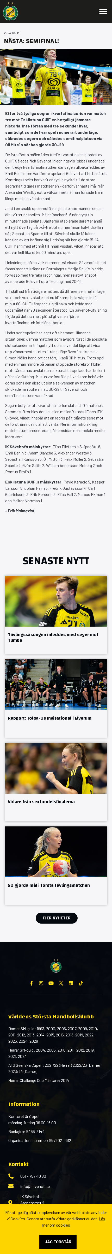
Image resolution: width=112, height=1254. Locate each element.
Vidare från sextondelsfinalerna (41, 801)
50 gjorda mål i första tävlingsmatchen (49, 885)
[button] (103, 11)
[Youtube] (51, 983)
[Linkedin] (71, 983)
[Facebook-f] (31, 983)
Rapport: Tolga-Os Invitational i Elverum (49, 718)
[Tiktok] (80, 983)
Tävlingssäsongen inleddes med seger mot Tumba (53, 637)
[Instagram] (41, 983)
